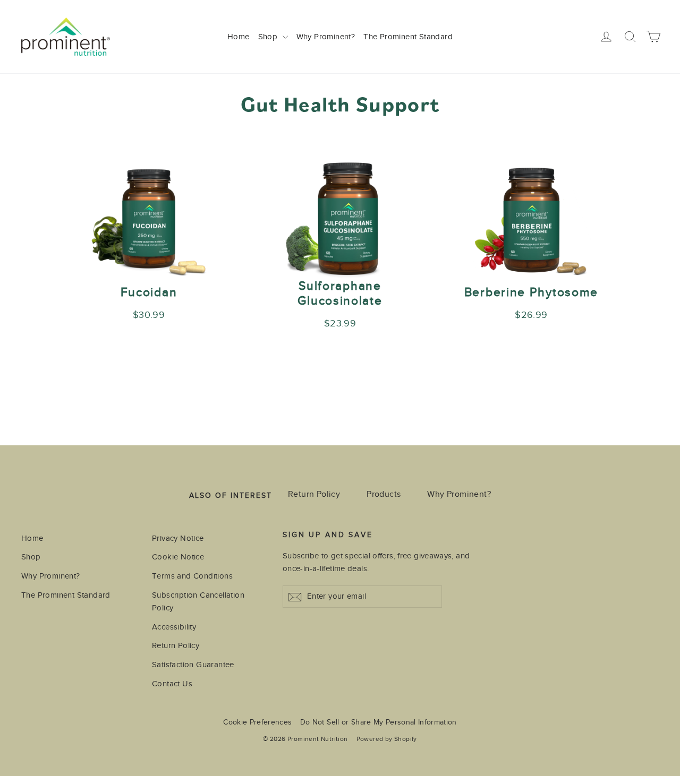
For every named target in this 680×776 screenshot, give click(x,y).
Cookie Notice (178, 557)
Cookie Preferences (257, 722)
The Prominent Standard (408, 36)
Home (238, 36)
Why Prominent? (325, 36)
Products (384, 494)
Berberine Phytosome (531, 292)
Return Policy (314, 494)
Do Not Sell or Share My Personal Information (378, 722)
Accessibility (174, 627)
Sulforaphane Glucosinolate (340, 293)
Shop (269, 36)
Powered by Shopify (386, 739)
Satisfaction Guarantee (193, 664)
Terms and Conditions (192, 576)
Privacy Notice (178, 538)
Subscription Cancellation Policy (198, 601)
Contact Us (172, 683)
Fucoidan (149, 292)
